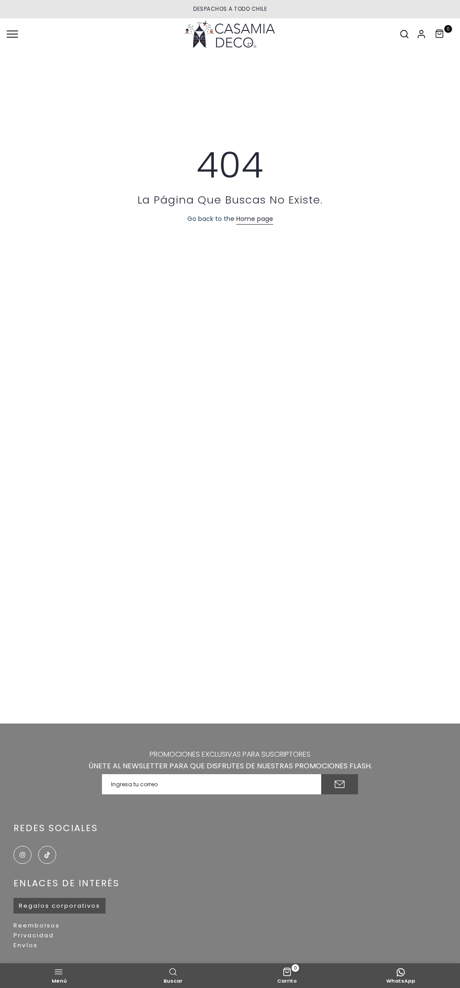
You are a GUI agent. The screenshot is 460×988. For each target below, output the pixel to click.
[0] (440, 34)
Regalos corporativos (59, 905)
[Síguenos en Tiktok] (47, 855)
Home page (254, 218)
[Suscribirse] (339, 784)
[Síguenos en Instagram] (22, 855)
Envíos (25, 945)
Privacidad (33, 935)
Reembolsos (36, 925)
